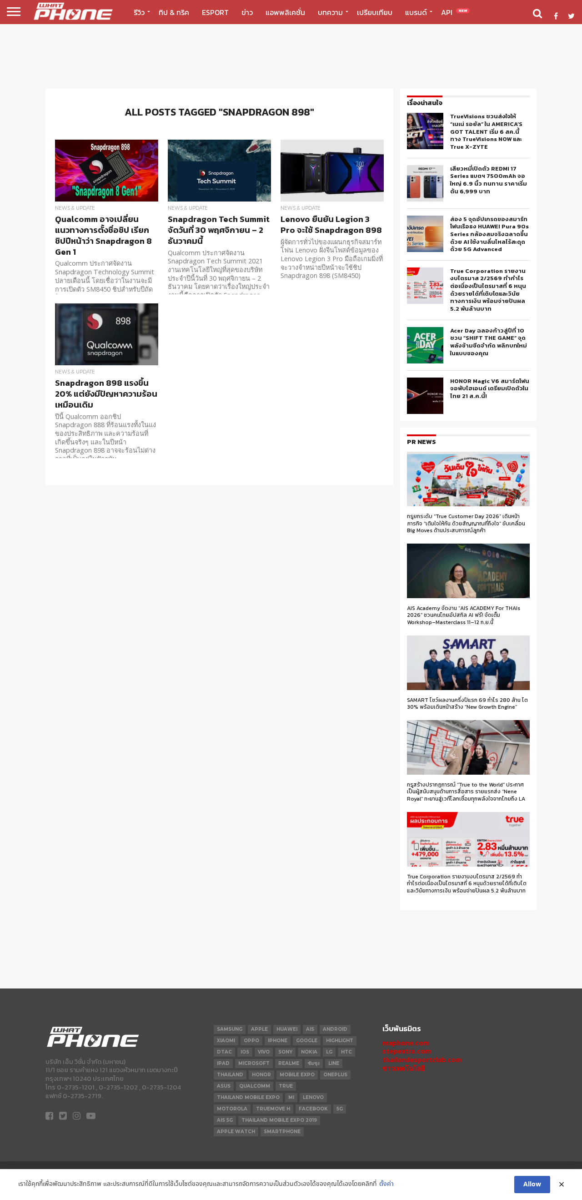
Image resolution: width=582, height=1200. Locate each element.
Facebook (313, 1109)
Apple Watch (236, 1131)
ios (245, 1052)
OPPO (251, 1041)
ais (310, 1029)
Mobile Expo (297, 1075)
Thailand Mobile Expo (248, 1097)
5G (339, 1109)
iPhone (277, 1041)
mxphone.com (406, 1043)
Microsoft (254, 1063)
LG (329, 1052)
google (306, 1041)
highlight (339, 1041)
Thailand (230, 1075)
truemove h (273, 1109)
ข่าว (247, 12)
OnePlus (335, 1075)
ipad (223, 1063)
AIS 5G (225, 1120)
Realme (288, 1063)
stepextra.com (406, 1051)
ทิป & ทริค (174, 12)
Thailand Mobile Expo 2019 (279, 1120)
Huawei (286, 1029)
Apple (259, 1029)
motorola (232, 1109)
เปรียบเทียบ (374, 12)
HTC (346, 1052)
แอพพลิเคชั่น (285, 12)
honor (261, 1075)
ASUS (224, 1086)
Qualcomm (254, 1086)
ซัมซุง (314, 1063)
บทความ (330, 12)
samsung (229, 1029)
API (454, 12)
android (335, 1029)
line (333, 1063)
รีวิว (139, 12)
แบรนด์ (416, 12)
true (286, 1086)
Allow (532, 1185)
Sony (285, 1052)
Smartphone (282, 1131)
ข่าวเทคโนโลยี (403, 1068)
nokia (309, 1052)
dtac (224, 1052)
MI (291, 1097)
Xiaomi (226, 1041)
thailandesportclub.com (422, 1059)
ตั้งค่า (386, 1184)
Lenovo (313, 1097)
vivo (264, 1052)
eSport (215, 12)
